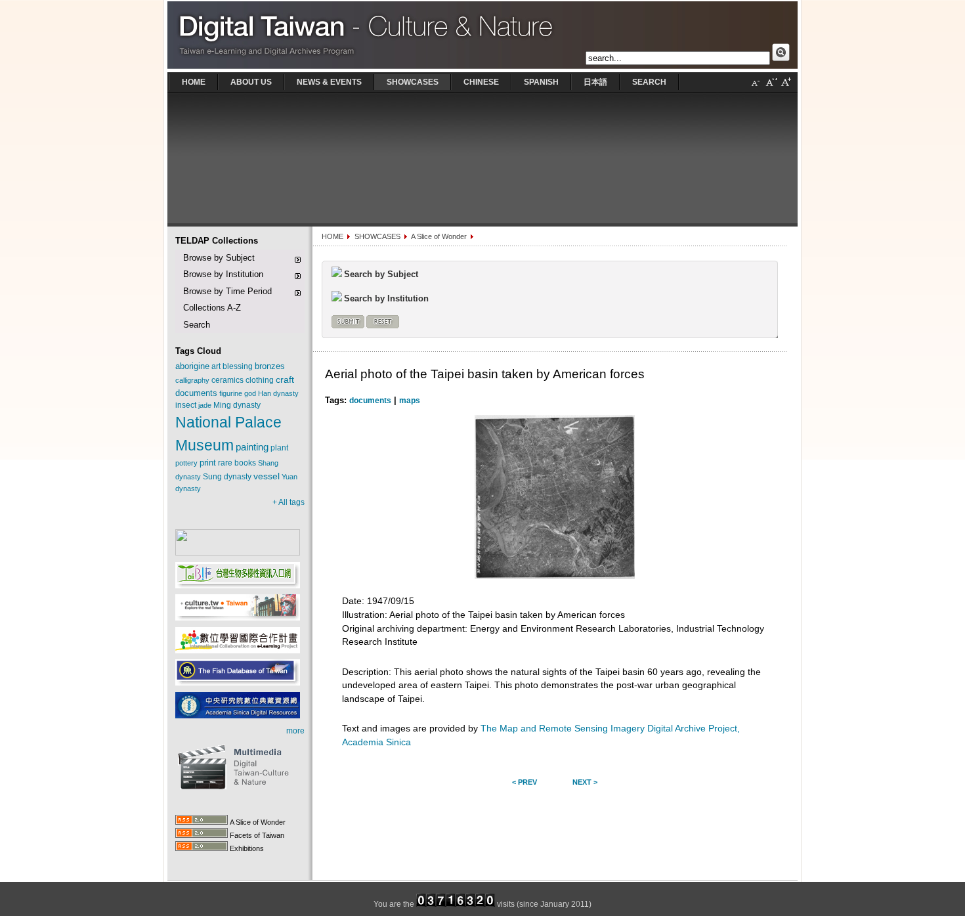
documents (370, 400)
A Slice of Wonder (439, 236)
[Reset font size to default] (770, 87)
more (295, 730)
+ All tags (288, 502)
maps (409, 400)
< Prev (524, 782)
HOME (332, 236)
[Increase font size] (785, 87)
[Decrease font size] (755, 87)
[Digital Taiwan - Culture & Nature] (482, 69)
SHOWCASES (377, 236)
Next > (584, 782)
